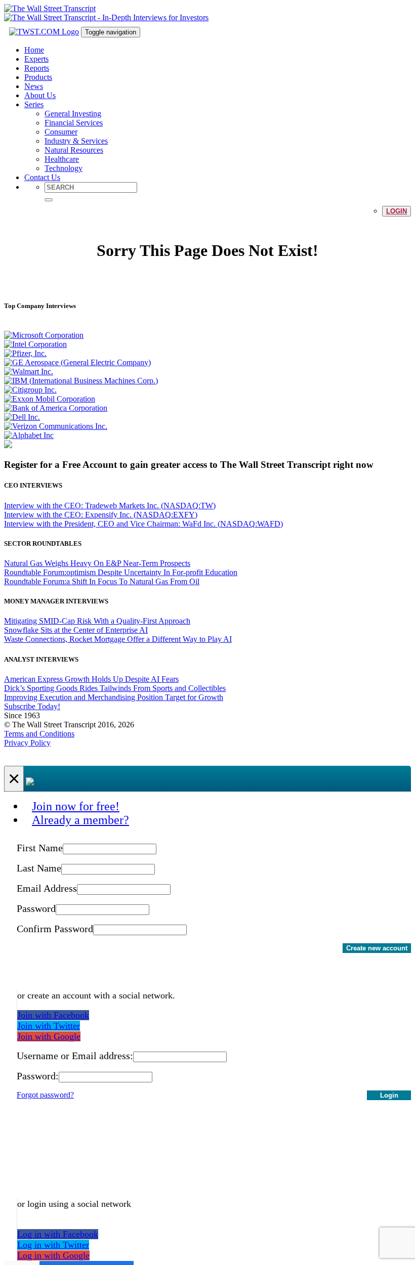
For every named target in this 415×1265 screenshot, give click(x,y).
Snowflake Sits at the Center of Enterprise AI (76, 630)
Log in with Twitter (53, 1245)
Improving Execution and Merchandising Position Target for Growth (113, 697)
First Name (40, 847)
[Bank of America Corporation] (55, 408)
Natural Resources (74, 150)
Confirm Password (55, 928)
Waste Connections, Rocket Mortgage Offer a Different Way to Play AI (118, 639)
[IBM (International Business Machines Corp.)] (81, 380)
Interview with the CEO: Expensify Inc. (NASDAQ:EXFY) (100, 514)
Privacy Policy (27, 742)
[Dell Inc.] (22, 417)
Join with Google (48, 1036)
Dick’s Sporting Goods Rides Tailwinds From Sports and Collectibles (115, 688)
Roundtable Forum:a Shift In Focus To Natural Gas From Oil (101, 581)
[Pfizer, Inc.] (25, 353)
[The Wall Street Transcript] (50, 8)
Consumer (61, 131)
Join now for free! (75, 806)
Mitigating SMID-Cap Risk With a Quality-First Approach (97, 621)
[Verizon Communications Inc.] (55, 426)
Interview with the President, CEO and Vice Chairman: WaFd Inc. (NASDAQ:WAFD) (143, 523)
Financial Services (74, 122)
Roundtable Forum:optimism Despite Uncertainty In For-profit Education (120, 572)
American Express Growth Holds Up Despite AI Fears (91, 679)
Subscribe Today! (32, 706)
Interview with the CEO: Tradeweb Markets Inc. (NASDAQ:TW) (110, 505)
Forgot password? (45, 1094)
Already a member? (80, 819)
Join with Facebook (53, 1015)
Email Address (47, 888)
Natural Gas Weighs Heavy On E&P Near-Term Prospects (97, 563)
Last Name (39, 868)
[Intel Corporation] (35, 344)
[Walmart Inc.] (28, 371)
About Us (40, 95)
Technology (63, 168)
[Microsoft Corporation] (44, 335)
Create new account (376, 948)
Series (34, 104)
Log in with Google (53, 1255)
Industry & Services (76, 141)
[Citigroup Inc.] (30, 389)
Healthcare (62, 159)
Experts (36, 59)
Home (34, 50)
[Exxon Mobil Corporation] (49, 399)
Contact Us (42, 177)
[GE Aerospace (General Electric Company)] (77, 362)
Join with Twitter (48, 1026)
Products (38, 77)
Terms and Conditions (39, 733)
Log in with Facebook (57, 1234)
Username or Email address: (75, 1055)
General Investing (73, 113)
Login (396, 211)
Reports (36, 68)
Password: (38, 1075)
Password (36, 908)
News (33, 86)
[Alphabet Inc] (29, 435)
